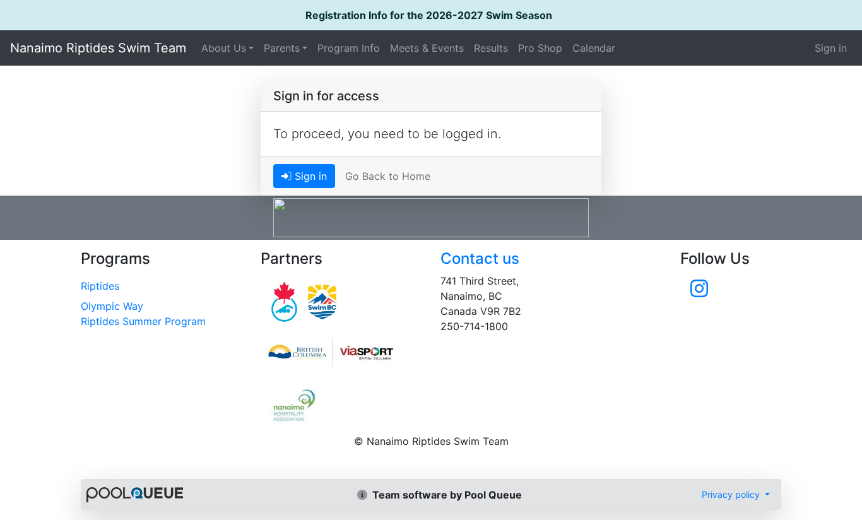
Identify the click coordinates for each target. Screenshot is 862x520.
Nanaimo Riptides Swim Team (98, 48)
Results (491, 48)
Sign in (831, 48)
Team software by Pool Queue (446, 494)
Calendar (593, 48)
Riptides (100, 286)
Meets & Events (427, 48)
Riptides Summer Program (143, 321)
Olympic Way (112, 306)
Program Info (348, 48)
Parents (282, 48)
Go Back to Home (387, 176)
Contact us (479, 258)
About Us (223, 48)
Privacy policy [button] (732, 494)
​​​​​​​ (341, 352)
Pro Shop (540, 48)
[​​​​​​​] (699, 292)
